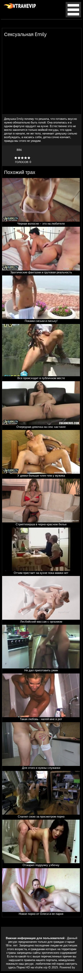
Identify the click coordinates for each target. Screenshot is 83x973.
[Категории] (73, 16)
